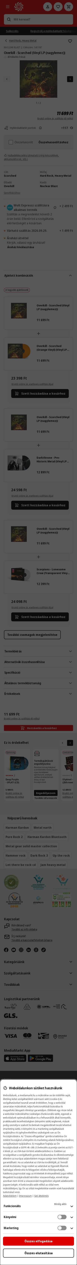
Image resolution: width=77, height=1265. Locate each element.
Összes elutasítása (38, 1253)
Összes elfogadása (38, 1241)
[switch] (62, 1217)
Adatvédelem (10, 1195)
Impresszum (25, 1195)
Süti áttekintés (41, 1195)
